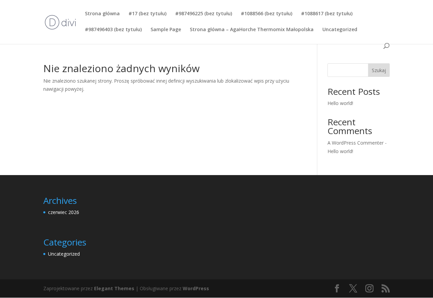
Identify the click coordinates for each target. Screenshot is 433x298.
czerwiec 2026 (63, 212)
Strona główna (102, 14)
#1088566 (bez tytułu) (266, 14)
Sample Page (166, 30)
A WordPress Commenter (355, 143)
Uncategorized (339, 30)
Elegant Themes (114, 288)
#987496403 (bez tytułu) (113, 30)
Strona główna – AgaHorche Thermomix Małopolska (252, 30)
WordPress (196, 288)
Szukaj (379, 70)
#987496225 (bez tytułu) (203, 14)
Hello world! (340, 103)
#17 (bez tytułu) (147, 14)
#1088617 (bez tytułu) (326, 14)
